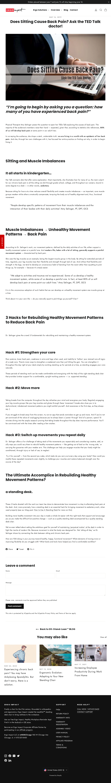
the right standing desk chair (92, 373)
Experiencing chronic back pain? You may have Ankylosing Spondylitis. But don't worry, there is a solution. (18, 677)
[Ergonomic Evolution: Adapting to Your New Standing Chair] (56, 655)
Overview (55, 10)
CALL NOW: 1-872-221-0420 (88, 709)
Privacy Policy (50, 613)
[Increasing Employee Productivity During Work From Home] (91, 653)
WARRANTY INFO (63, 717)
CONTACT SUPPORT (85, 712)
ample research (31, 420)
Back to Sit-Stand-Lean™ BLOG (57, 629)
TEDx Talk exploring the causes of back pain (77, 124)
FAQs (58, 709)
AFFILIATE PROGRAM (64, 741)
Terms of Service (65, 613)
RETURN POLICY (62, 713)
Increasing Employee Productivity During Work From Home (88, 671)
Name (8, 571)
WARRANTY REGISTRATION (62, 723)
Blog (66, 10)
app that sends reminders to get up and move (71, 414)
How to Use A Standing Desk (46, 510)
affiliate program (26, 730)
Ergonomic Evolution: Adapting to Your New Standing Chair (51, 676)
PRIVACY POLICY (62, 736)
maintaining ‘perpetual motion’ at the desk (77, 527)
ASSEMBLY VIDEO (63, 728)
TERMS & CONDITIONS (61, 746)
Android (18, 722)
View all (103, 637)
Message (8, 583)
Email (58, 571)
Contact (74, 10)
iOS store (27, 722)
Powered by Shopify (56, 775)
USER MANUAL (62, 732)
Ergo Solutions (40, 10)
